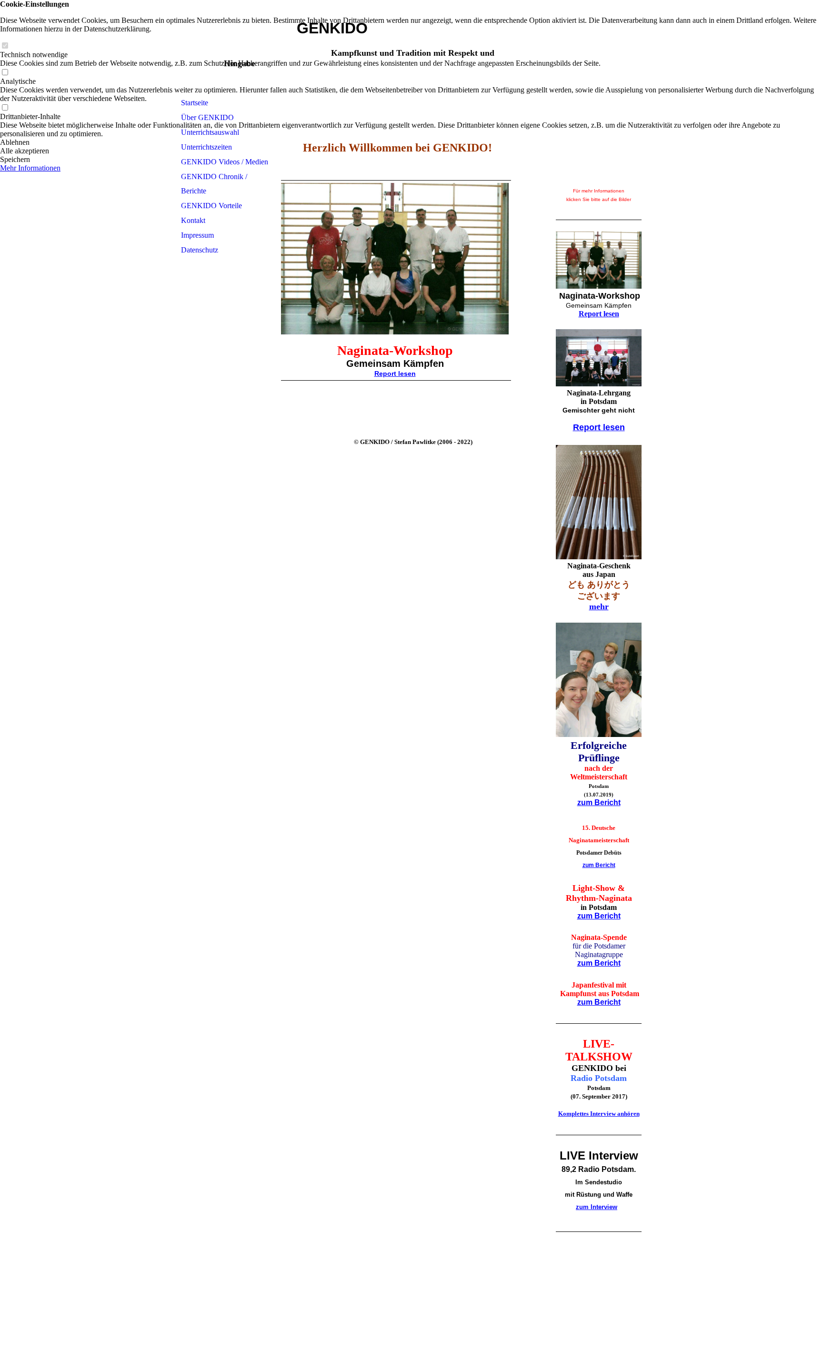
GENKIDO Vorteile (211, 206)
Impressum (197, 235)
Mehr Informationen (30, 168)
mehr (599, 606)
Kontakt (193, 220)
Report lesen (395, 373)
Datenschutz (199, 250)
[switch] (5, 46)
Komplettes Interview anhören (599, 1113)
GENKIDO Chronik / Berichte (214, 183)
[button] (411, 142)
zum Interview (596, 1207)
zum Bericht (599, 802)
